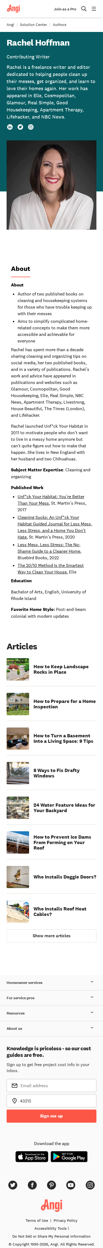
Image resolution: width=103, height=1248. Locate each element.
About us (14, 1028)
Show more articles (52, 936)
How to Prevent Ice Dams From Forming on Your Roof (62, 842)
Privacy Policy (65, 1220)
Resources (16, 1013)
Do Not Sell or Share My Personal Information (51, 1236)
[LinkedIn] (10, 127)
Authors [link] (59, 24)
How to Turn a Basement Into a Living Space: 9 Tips (63, 738)
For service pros (21, 998)
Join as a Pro (65, 9)
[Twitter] (20, 127)
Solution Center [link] (33, 24)
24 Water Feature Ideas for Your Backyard (64, 807)
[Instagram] (30, 127)
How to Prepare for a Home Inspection (65, 704)
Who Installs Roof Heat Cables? (60, 911)
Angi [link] (10, 24)
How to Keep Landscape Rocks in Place (61, 669)
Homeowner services (25, 982)
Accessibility (50, 1228)
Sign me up (51, 1116)
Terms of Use (37, 1220)
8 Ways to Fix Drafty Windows (57, 773)
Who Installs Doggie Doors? (65, 877)
